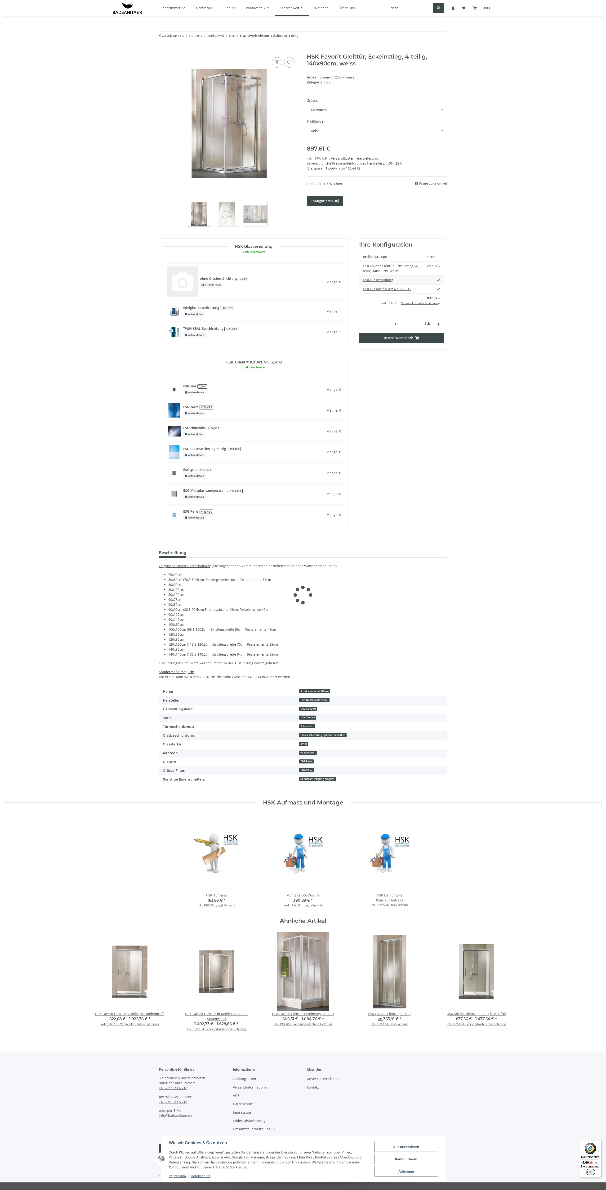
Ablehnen (406, 1171)
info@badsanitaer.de (175, 1115)
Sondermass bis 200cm (314, 691)
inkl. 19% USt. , (110, 1024)
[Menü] (598, 1143)
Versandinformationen (251, 1087)
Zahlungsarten (244, 1078)
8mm (303, 743)
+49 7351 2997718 (173, 1088)
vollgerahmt (308, 752)
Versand (229, 905)
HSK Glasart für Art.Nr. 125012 (387, 289)
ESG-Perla (306, 761)
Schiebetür (307, 726)
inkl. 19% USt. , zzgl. (211, 905)
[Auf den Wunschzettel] (289, 62)
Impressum (177, 1176)
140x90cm (306, 770)
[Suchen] (438, 8)
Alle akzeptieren (406, 1147)
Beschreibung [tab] (172, 553)
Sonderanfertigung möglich (317, 779)
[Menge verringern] (364, 324)
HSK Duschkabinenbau (314, 700)
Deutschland (308, 708)
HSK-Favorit (307, 717)
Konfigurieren (406, 1159)
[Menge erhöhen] (438, 324)
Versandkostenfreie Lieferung (354, 158)
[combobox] (377, 110)
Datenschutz (200, 1176)
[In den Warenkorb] (162, 50)
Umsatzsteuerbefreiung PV (254, 1129)
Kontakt (313, 1087)
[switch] (590, 1172)
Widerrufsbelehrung (249, 1120)
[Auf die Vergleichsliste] (277, 62)
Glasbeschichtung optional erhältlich (322, 735)
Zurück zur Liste (173, 35)
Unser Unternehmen (323, 1078)
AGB (236, 1095)
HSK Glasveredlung (378, 280)
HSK (327, 82)
